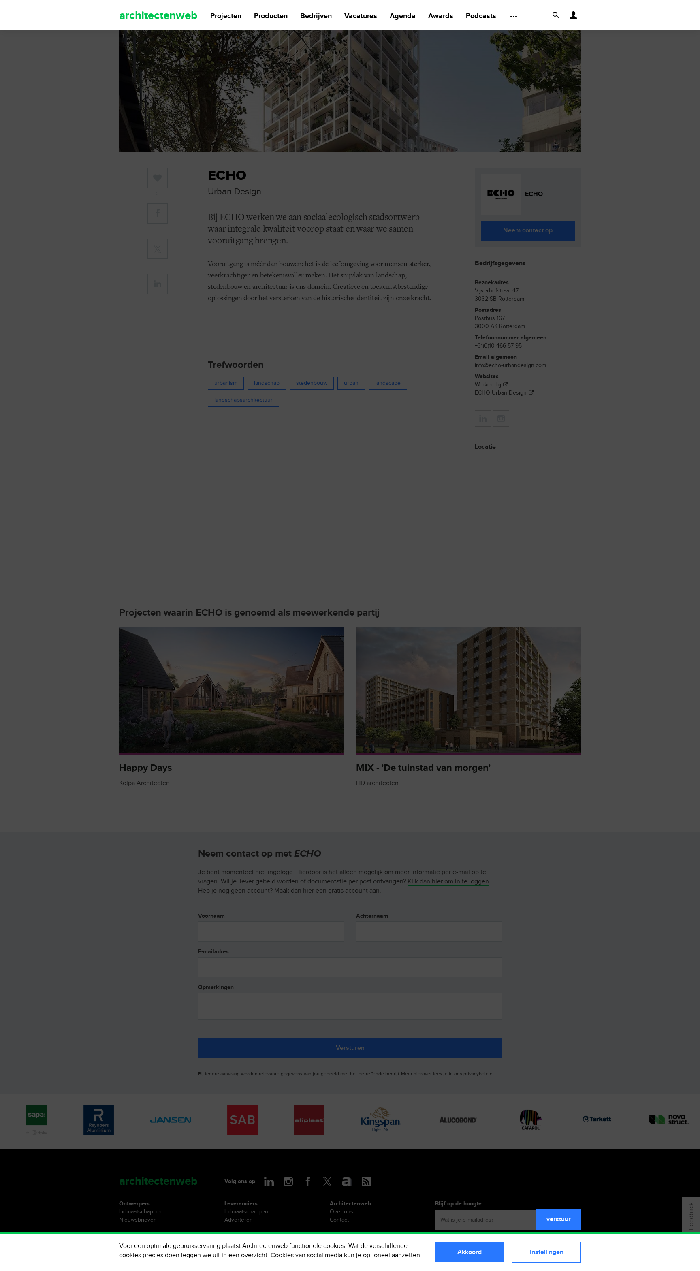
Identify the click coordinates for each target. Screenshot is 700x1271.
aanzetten (406, 1255)
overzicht (254, 1255)
